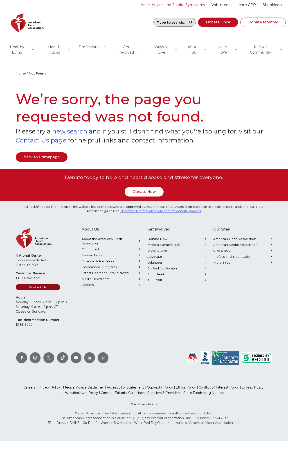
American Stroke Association (235, 244)
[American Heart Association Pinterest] (103, 358)
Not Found (38, 73)
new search (69, 131)
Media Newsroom (95, 279)
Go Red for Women (162, 268)
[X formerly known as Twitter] (49, 358)
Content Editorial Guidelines (122, 393)
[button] (218, 22)
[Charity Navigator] (225, 358)
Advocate (154, 256)
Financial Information (98, 261)
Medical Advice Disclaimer (83, 387)
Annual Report (93, 255)
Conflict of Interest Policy (219, 387)
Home (21, 73)
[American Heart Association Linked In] (89, 358)
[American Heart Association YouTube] (76, 358)
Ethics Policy (186, 387)
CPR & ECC (222, 250)
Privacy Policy (49, 387)
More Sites (221, 262)
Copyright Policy (160, 387)
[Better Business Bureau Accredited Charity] (205, 358)
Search (191, 22)
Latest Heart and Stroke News (105, 273)
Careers (88, 285)
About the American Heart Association (102, 241)
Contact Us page (41, 140)
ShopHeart (155, 274)
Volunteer (154, 262)
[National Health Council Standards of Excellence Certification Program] (192, 358)
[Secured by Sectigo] (256, 358)
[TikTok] (62, 358)
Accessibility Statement (125, 387)
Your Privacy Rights (144, 404)
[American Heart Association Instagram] (35, 358)
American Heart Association (234, 239)
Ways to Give (157, 250)
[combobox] (170, 22)
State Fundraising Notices (203, 393)
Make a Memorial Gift (163, 244)
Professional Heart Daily (231, 256)
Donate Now (144, 192)
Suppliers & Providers (163, 393)
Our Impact (90, 249)
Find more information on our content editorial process (160, 211)
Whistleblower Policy (81, 393)
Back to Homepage (42, 157)
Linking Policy (252, 387)
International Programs (99, 267)
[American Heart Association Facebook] (21, 358)
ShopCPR (154, 280)
